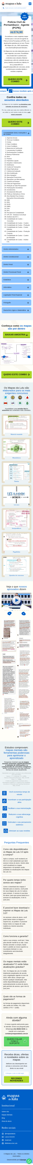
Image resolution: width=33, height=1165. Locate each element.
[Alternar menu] (30, 3)
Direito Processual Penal (12, 272)
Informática (7, 287)
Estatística (7, 279)
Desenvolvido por (16, 1160)
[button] (4, 356)
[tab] (16, 133)
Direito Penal (8, 264)
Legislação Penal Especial (13, 295)
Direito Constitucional (11, 257)
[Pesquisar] (3, 8)
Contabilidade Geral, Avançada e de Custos (15, 133)
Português (7, 302)
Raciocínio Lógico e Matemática (15, 310)
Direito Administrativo (11, 249)
